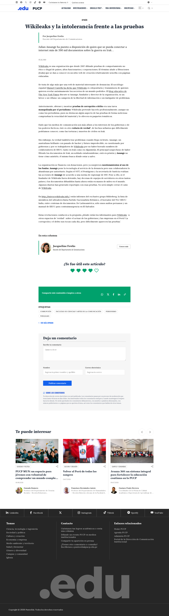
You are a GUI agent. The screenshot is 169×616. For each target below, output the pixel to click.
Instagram (86, 512)
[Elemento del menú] (140, 8)
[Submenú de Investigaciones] (87, 8)
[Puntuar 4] (90, 271)
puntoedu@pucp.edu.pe (85, 547)
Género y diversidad (16, 550)
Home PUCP (120, 529)
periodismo (111, 311)
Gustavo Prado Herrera (129, 488)
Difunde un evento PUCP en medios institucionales (78, 535)
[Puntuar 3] (84, 271)
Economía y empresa (16, 539)
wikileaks (44, 316)
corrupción (45, 311)
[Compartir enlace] (57, 466)
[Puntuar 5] (96, 271)
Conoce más (123, 246)
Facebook (38, 512)
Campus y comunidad (119, 466)
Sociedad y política (23, 466)
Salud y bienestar (14, 547)
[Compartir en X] (108, 294)
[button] (142, 432)
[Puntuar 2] (78, 271)
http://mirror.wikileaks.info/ (56, 196)
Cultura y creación (70, 466)
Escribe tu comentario (52, 345)
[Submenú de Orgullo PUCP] (102, 8)
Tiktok (110, 512)
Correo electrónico (93, 368)
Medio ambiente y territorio (20, 543)
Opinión (84, 20)
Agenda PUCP (121, 532)
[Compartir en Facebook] (113, 294)
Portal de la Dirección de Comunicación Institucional (134, 540)
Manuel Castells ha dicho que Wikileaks (67, 88)
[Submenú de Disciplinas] (134, 8)
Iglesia (9, 557)
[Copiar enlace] (125, 294)
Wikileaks (44, 66)
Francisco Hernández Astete (83, 488)
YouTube (159, 512)
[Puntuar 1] (72, 271)
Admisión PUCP (122, 536)
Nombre (46, 368)
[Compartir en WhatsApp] (102, 294)
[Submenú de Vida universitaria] (121, 8)
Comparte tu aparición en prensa (77, 540)
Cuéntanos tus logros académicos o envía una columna (81, 529)
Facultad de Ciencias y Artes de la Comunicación (78, 311)
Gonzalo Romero (31, 488)
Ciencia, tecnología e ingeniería (22, 529)
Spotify (134, 512)
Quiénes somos (78, 3)
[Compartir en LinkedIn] (119, 294)
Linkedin (14, 512)
